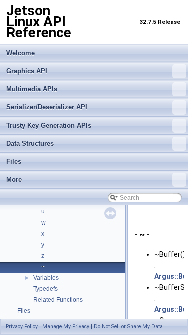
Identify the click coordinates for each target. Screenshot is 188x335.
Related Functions (58, 299)
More (14, 179)
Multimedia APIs (31, 89)
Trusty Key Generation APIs (48, 125)
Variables (46, 277)
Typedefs (45, 288)
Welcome (20, 53)
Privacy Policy (22, 326)
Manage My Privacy (65, 326)
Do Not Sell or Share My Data (128, 326)
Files (13, 161)
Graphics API (26, 71)
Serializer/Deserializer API (46, 107)
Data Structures (30, 143)
